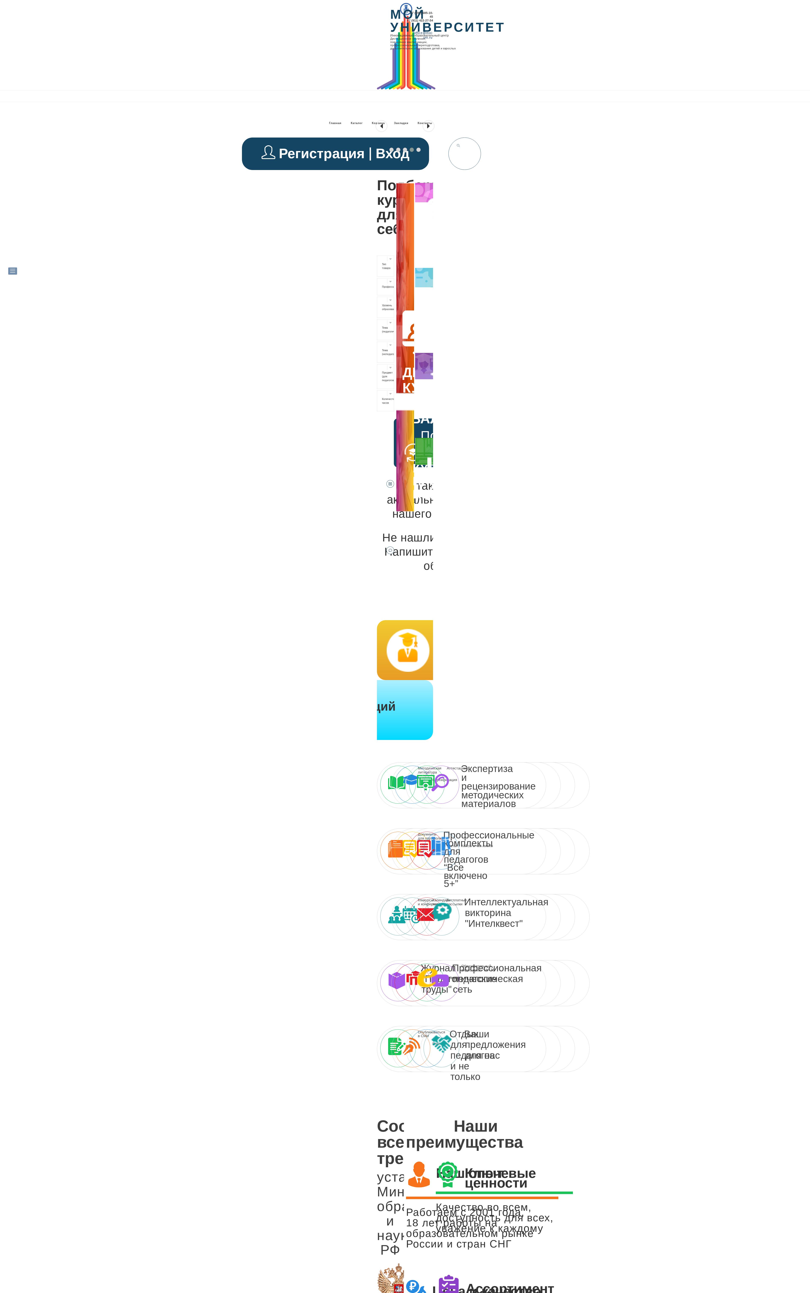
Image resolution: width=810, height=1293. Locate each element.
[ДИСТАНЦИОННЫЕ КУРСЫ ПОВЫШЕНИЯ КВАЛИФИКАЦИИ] (405, 392)
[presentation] (381, 126)
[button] (391, 150)
